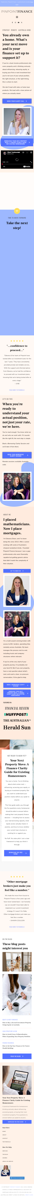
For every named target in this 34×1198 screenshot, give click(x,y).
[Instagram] (15, 22)
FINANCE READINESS (8, 1043)
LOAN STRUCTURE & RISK (9, 1031)
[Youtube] (18, 22)
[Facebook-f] (12, 22)
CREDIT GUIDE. (29, 1195)
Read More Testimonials (17, 390)
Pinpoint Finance (15, 1187)
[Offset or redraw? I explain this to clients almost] (5, 1170)
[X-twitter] (21, 22)
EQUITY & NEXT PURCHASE (10, 1020)
